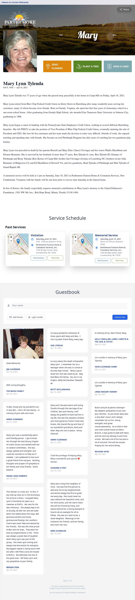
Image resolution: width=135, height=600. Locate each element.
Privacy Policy (60, 588)
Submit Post (120, 317)
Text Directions (38, 258)
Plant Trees (55, 258)
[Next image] (40, 343)
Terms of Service (75, 588)
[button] (18, 241)
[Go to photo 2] (24, 356)
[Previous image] (5, 343)
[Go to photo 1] (22, 357)
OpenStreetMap (70, 592)
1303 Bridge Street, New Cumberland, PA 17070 (46, 251)
